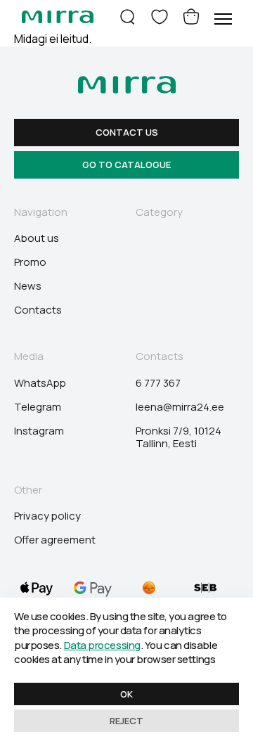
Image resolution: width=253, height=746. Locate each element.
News (27, 286)
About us (36, 238)
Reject (126, 720)
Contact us (127, 132)
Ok (126, 694)
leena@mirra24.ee (180, 407)
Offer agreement (55, 540)
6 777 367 (158, 383)
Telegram (37, 407)
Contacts (38, 310)
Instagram (39, 431)
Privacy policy (47, 516)
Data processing (102, 645)
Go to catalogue (126, 164)
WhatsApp (40, 383)
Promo (30, 262)
